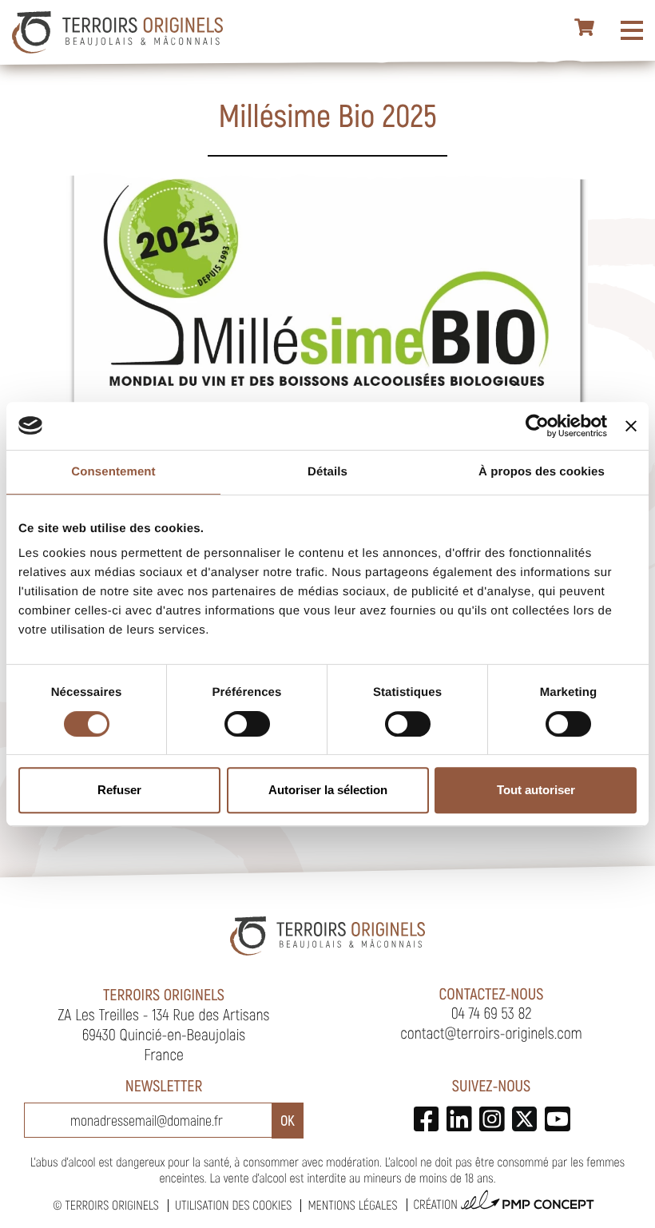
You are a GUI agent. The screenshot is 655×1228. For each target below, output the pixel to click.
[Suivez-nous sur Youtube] (557, 1119)
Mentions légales (352, 1205)
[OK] (288, 1121)
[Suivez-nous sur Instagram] (491, 1119)
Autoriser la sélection (327, 790)
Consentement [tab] (113, 472)
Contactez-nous (491, 993)
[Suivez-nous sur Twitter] (524, 1119)
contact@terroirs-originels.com (491, 1032)
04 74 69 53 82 (491, 1012)
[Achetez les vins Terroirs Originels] (585, 28)
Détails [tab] (327, 472)
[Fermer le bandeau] (631, 425)
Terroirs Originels (112, 1205)
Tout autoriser (536, 790)
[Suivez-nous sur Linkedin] (459, 1119)
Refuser (119, 790)
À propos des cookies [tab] (541, 472)
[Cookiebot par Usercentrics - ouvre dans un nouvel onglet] (537, 426)
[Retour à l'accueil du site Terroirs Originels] (117, 32)
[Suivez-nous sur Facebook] (426, 1119)
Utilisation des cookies (233, 1205)
